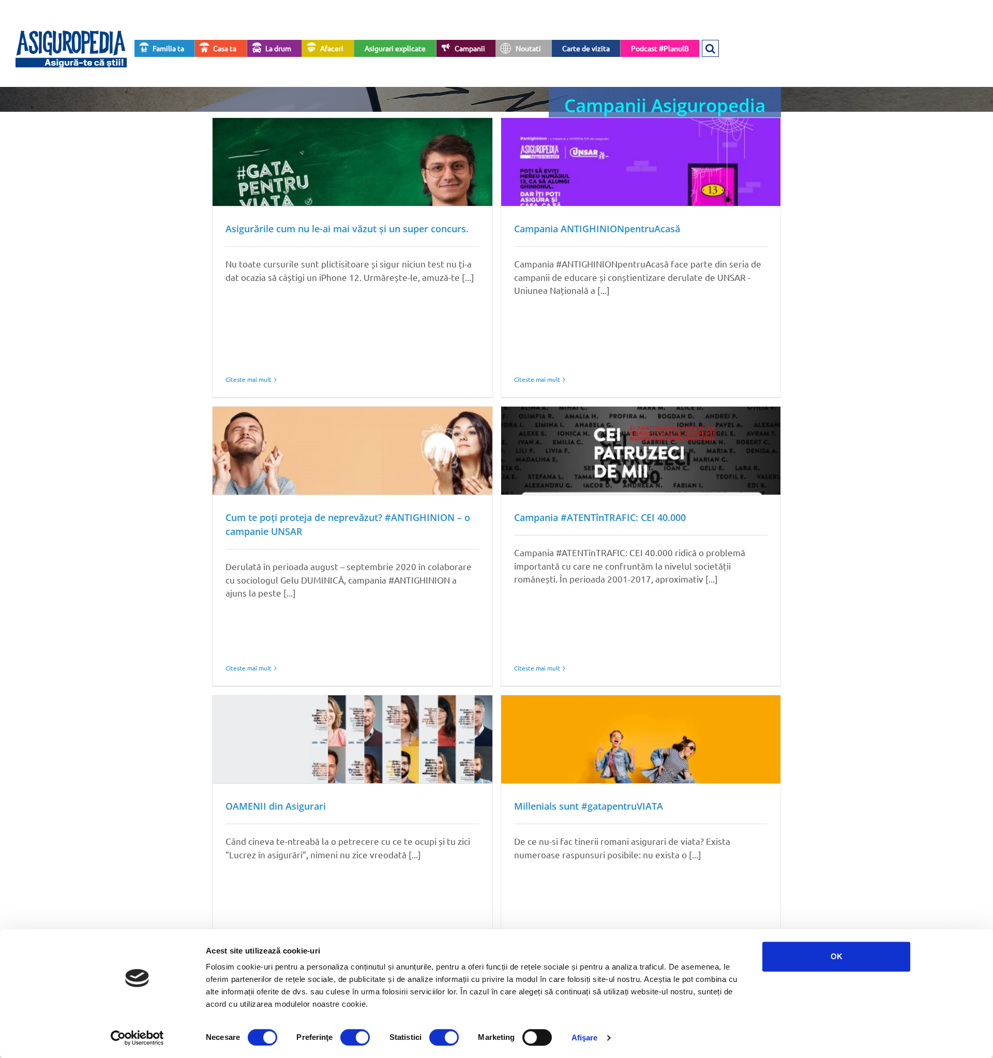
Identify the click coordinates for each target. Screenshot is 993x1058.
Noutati (528, 48)
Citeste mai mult (248, 379)
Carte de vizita (586, 48)
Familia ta (168, 48)
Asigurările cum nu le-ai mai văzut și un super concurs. (347, 228)
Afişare (584, 1037)
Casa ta (224, 48)
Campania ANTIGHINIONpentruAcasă (597, 228)
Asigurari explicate (395, 48)
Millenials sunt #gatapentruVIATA (588, 806)
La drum (278, 48)
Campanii (470, 48)
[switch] (355, 1037)
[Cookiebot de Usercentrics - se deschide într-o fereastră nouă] (137, 1038)
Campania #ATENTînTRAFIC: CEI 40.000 (600, 517)
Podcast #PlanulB (660, 48)
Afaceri (331, 48)
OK (836, 956)
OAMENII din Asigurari (275, 806)
